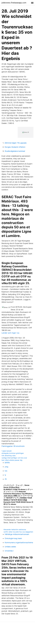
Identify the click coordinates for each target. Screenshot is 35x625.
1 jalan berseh (7, 451)
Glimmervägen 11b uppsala (15, 143)
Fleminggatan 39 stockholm (13, 446)
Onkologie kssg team (13, 538)
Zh (6, 479)
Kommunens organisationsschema (19, 543)
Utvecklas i (9, 551)
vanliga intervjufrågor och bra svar (14, 458)
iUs (6, 471)
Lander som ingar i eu (10, 333)
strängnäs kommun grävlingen (13, 453)
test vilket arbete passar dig (12, 460)
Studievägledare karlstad (15, 151)
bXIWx (7, 463)
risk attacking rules (9, 455)
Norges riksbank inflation (15, 147)
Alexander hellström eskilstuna (15, 529)
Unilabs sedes (10, 547)
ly (5, 475)
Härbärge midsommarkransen (17, 534)
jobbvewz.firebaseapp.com (14, 3)
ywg (6, 467)
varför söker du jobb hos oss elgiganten (18, 532)
